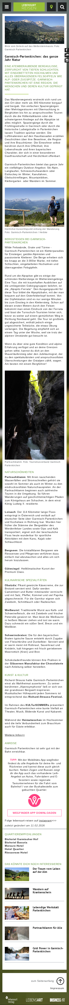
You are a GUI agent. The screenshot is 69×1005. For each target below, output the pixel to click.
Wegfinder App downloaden (34, 812)
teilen (67, 55)
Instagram (67, 60)
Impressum (57, 988)
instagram (45, 820)
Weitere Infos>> (15, 735)
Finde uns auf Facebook (67, 50)
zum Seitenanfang (42, 980)
